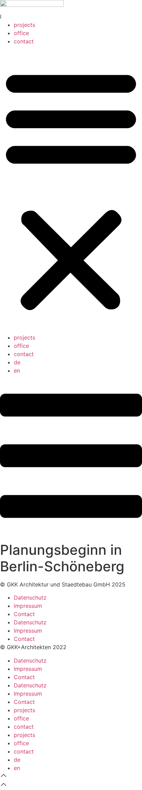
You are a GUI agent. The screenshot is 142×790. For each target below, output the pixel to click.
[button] (71, 189)
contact (24, 41)
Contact (24, 614)
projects (24, 24)
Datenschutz (30, 597)
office (21, 33)
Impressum (28, 605)
